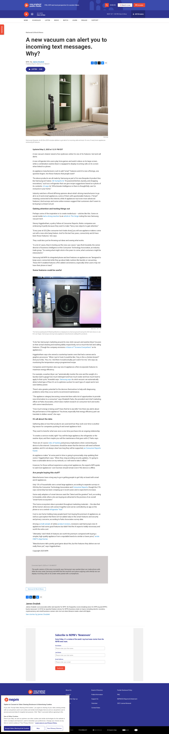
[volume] (32, 14)
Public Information (97, 694)
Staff (67, 707)
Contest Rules (95, 707)
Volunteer (94, 703)
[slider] (35, 14)
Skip (38, 728)
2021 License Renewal (124, 703)
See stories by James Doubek (38, 614)
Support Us (94, 699)
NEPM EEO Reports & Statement (127, 699)
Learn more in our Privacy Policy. (46, 723)
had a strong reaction (51, 216)
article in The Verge (71, 216)
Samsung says (65, 379)
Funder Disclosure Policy (124, 690)
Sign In (113, 5)
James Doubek (38, 62)
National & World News (34, 32)
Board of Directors (97, 690)
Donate (140, 5)
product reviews (64, 524)
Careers (68, 703)
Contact (68, 694)
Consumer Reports (80, 487)
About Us (68, 690)
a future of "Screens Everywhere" (78, 347)
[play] (26, 14)
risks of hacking (54, 443)
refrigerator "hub (55, 509)
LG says (46, 186)
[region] (35, 713)
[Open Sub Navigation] (29, 20)
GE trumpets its (58, 181)
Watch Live (125, 5)
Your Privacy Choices (54, 728)
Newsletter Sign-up (72, 699)
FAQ (118, 694)
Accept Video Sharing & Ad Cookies (17, 728)
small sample (45, 524)
